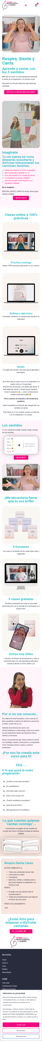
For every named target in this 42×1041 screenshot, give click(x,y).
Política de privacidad (9, 989)
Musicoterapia (6, 972)
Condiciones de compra (9, 986)
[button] (25, 5)
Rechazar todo (21, 1036)
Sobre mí (5, 963)
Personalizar (21, 1030)
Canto (4, 966)
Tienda (4, 960)
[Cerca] (39, 991)
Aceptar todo (21, 1025)
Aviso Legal (5, 983)
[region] (21, 1015)
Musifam (5, 969)
